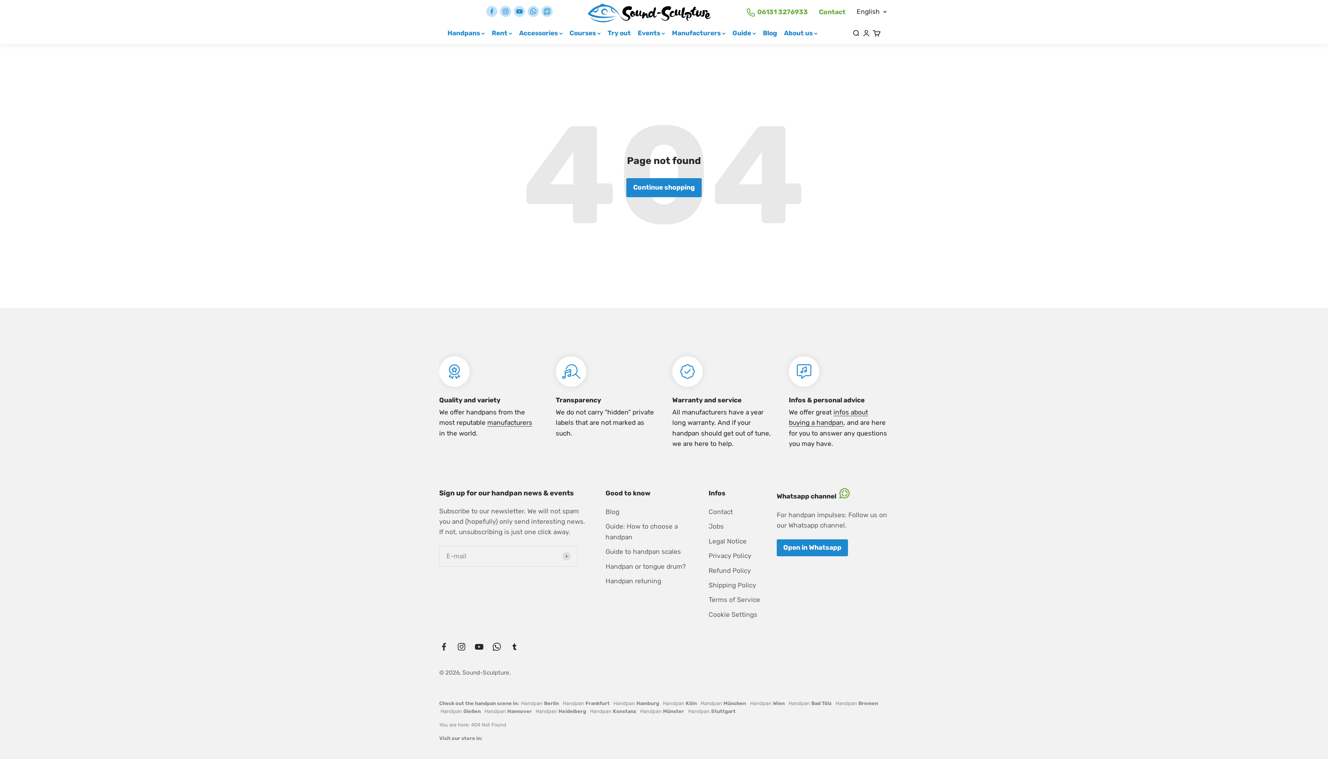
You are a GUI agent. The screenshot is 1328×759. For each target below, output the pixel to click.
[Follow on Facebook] (491, 11)
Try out (619, 33)
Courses (583, 33)
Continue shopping (664, 187)
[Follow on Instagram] (505, 11)
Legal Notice (728, 541)
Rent (499, 33)
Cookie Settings (733, 615)
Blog (770, 33)
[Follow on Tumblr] (547, 11)
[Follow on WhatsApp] (533, 11)
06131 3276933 (782, 12)
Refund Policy (730, 571)
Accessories (538, 33)
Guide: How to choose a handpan (642, 531)
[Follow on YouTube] (519, 11)
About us (798, 33)
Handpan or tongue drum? (646, 566)
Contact (832, 12)
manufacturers (509, 423)
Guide (741, 33)
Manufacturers (696, 33)
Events (649, 33)
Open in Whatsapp (812, 547)
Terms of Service (734, 600)
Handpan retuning (633, 581)
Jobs (716, 526)
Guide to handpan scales (643, 552)
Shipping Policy (732, 585)
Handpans (464, 33)
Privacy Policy (730, 556)
